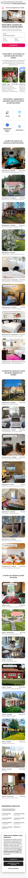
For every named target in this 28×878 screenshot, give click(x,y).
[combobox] (13, 35)
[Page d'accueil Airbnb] (3, 7)
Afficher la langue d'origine (18, 3)
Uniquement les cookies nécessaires (13, 864)
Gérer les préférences (13, 868)
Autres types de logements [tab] (8, 809)
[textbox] (7, 41)
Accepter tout (13, 859)
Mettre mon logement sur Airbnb (15, 8)
